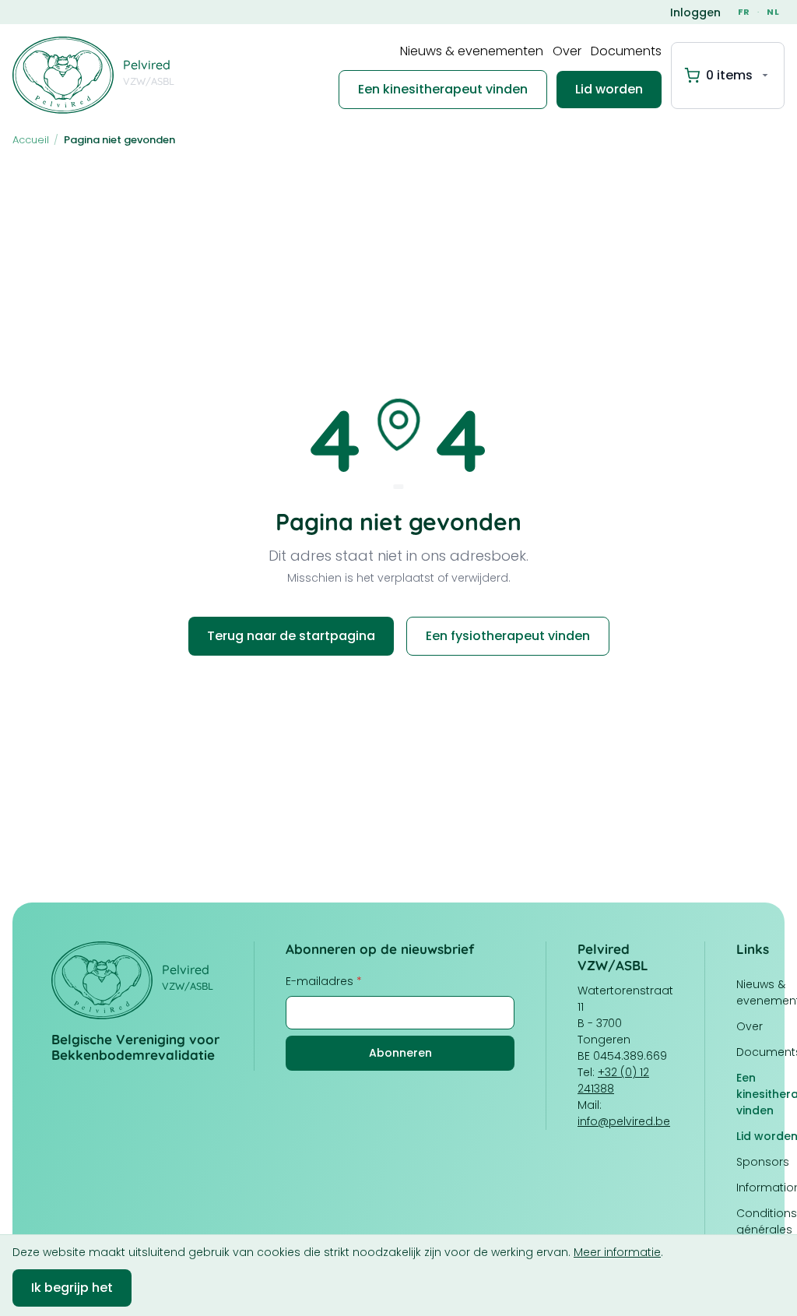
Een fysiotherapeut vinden (508, 636)
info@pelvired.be (624, 1121)
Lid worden (609, 89)
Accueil (30, 139)
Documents (626, 51)
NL (773, 11)
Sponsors (762, 1162)
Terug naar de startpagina (291, 636)
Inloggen (695, 12)
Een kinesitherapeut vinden (443, 89)
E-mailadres (324, 981)
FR (744, 11)
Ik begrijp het (72, 1288)
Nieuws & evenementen (471, 51)
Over (567, 51)
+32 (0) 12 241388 (613, 1080)
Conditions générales (766, 1221)
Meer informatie (617, 1252)
